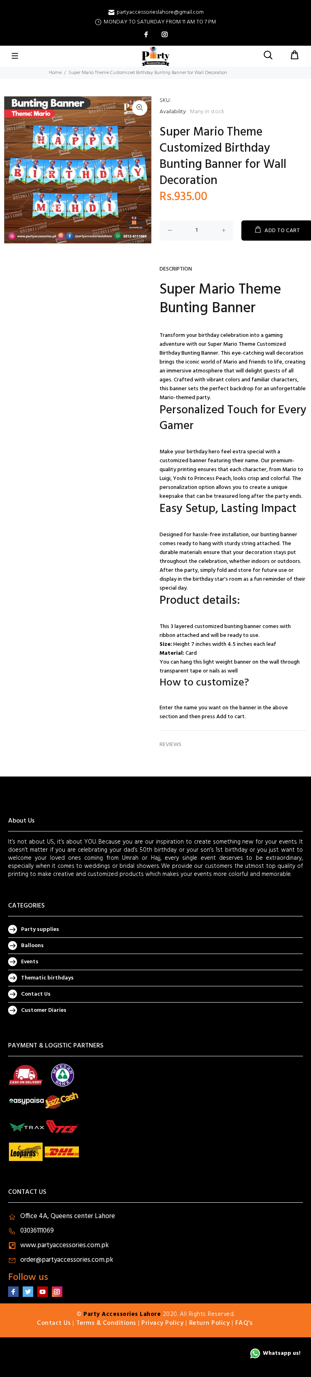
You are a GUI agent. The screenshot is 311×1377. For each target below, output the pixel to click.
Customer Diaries (43, 1010)
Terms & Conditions (106, 1323)
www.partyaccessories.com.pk (64, 1245)
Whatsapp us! (281, 1353)
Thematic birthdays (47, 978)
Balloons (32, 945)
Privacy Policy (162, 1323)
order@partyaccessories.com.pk (66, 1259)
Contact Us (36, 994)
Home (55, 73)
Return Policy (209, 1323)
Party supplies (40, 929)
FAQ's (244, 1323)
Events (29, 962)
